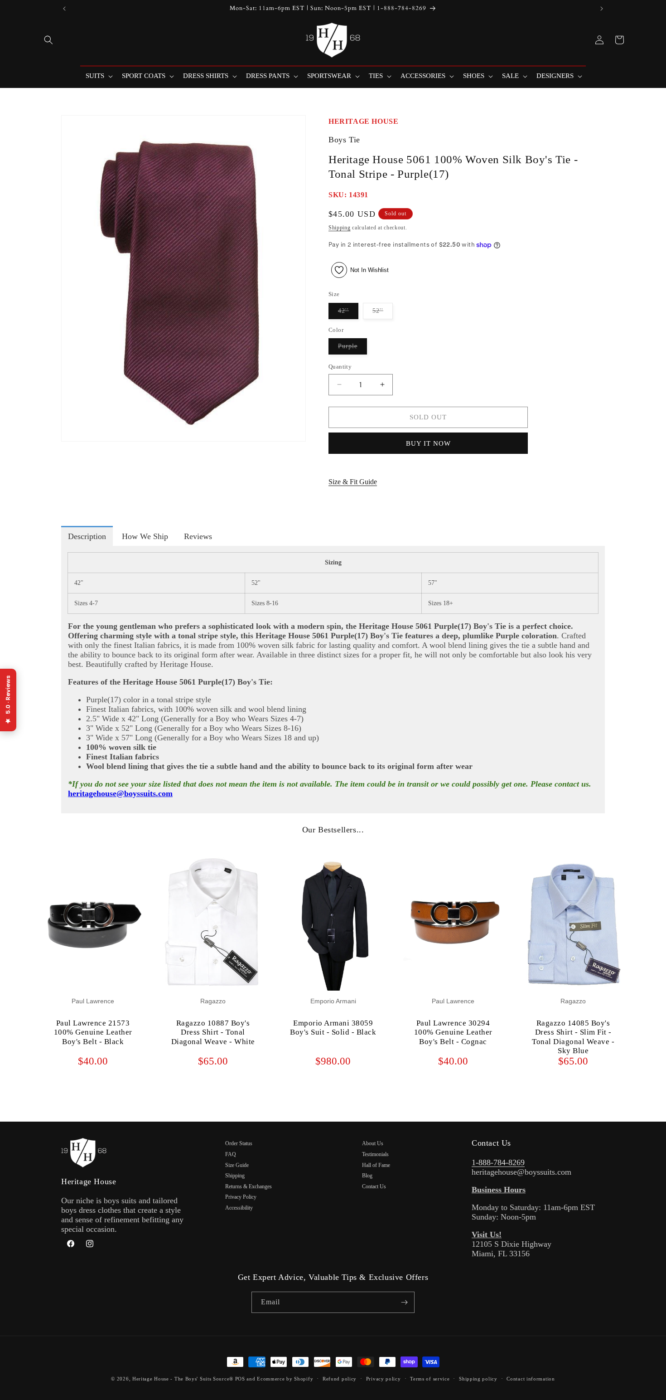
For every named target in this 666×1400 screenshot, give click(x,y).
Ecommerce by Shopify (285, 1378)
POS (240, 1378)
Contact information (531, 1378)
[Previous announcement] (64, 8)
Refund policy (340, 1378)
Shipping (339, 227)
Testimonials (375, 1154)
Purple (352, 348)
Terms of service (429, 1378)
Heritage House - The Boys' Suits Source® (182, 1378)
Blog (367, 1175)
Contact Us (374, 1186)
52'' (382, 313)
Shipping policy (478, 1378)
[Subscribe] (404, 1302)
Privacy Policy (240, 1197)
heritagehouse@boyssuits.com (120, 793)
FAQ (230, 1154)
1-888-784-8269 (498, 1162)
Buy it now (428, 443)
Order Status (238, 1143)
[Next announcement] (602, 8)
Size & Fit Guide (352, 482)
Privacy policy (383, 1378)
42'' (348, 313)
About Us (372, 1143)
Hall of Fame (376, 1165)
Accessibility (239, 1208)
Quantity (340, 366)
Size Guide (237, 1165)
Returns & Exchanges (248, 1186)
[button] (48, 40)
